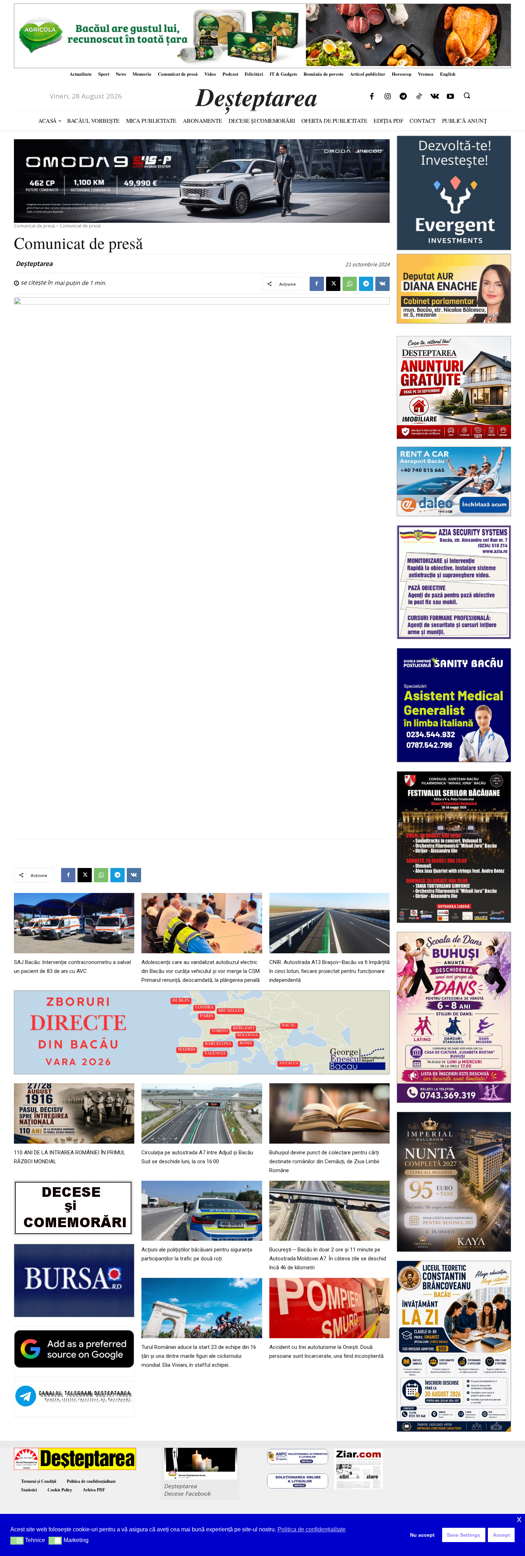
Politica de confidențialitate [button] (312, 1529)
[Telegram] (403, 97)
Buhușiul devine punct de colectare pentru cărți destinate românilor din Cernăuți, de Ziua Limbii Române (324, 1161)
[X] (333, 284)
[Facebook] (372, 97)
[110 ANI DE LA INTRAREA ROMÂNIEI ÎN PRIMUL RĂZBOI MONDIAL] (74, 1113)
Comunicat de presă (34, 226)
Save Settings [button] (463, 1535)
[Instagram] (387, 97)
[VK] (382, 284)
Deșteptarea (34, 263)
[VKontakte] (435, 97)
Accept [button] (501, 1535)
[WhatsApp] (349, 284)
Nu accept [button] (422, 1535)
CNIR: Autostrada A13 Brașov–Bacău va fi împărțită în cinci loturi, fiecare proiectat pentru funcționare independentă (329, 971)
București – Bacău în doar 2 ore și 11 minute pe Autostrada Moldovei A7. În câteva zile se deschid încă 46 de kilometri (327, 1258)
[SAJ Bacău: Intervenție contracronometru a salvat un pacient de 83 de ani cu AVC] (74, 923)
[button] (466, 95)
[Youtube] (450, 97)
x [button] (519, 1519)
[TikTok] (419, 97)
